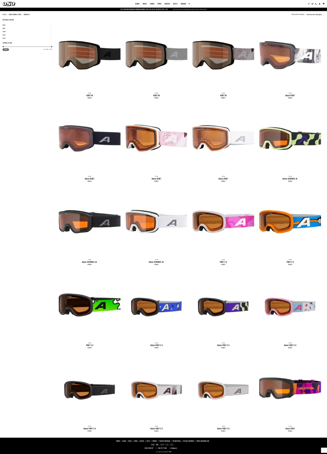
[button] (189, 3)
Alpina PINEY (290, 429)
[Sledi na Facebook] (309, 4)
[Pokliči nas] (316, 4)
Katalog (167, 4)
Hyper (159, 4)
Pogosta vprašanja (164, 441)
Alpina (137, 4)
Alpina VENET (290, 95)
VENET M (89, 95)
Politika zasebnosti (188, 441)
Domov (5, 14)
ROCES (145, 4)
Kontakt (183, 4)
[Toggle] (51, 25)
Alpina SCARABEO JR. (290, 179)
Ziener (4, 38)
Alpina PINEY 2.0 (156, 345)
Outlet (175, 4)
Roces (4, 35)
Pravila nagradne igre (203, 441)
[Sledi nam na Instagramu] (312, 4)
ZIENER (152, 4)
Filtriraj (6, 49)
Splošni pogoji (177, 441)
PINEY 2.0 (223, 262)
